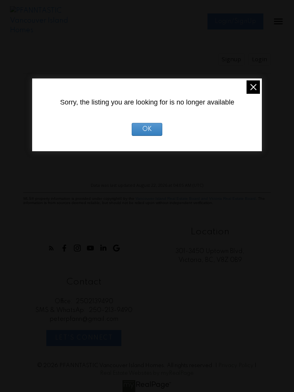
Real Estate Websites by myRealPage (147, 373)
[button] (235, 21)
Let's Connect (84, 338)
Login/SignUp (235, 21)
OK (147, 129)
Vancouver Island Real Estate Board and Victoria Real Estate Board (196, 198)
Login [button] (259, 59)
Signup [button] (231, 59)
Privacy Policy (235, 365)
